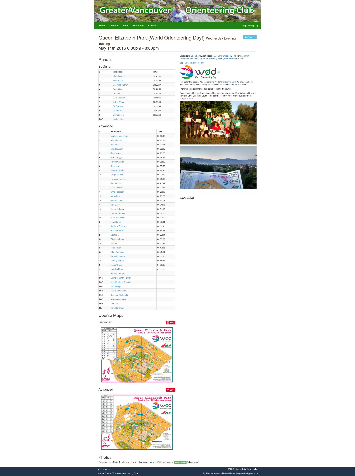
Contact (152, 25)
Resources (138, 25)
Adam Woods (209, 58)
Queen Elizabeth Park (194, 62)
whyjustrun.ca (104, 469)
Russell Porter (229, 473)
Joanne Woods (222, 55)
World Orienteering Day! (225, 81)
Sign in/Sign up (250, 25)
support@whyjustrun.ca (247, 473)
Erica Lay (195, 55)
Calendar (114, 25)
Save (172, 322)
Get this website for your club (245, 469)
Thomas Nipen (212, 473)
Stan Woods (230, 58)
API (229, 469)
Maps (125, 25)
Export (250, 37)
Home (102, 25)
